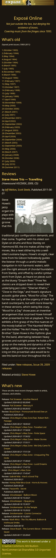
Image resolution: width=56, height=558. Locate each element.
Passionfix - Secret (17, 488)
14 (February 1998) (11, 90)
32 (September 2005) (12, 145)
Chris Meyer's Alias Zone (19, 470)
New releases (24, 364)
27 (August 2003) (10, 130)
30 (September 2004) (12, 139)
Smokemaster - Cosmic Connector (25, 513)
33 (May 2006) (9, 148)
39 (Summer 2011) (10, 167)
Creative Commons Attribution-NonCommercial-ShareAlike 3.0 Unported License (26, 549)
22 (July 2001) (8, 114)
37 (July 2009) (8, 161)
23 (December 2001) (11, 118)
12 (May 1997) (9, 84)
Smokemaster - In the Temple (23, 507)
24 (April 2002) (9, 121)
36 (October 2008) (10, 158)
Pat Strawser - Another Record (24, 399)
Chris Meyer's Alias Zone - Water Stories (28, 439)
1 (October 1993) (10, 50)
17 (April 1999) (9, 99)
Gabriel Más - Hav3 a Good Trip (23, 476)
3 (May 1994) (8, 56)
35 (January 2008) (10, 154)
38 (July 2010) (8, 164)
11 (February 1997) (11, 81)
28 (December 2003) (11, 133)
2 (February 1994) (10, 53)
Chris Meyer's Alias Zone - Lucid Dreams (28, 464)
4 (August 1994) (9, 59)
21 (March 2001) (9, 111)
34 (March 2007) (9, 152)
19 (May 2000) (9, 105)
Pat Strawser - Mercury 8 (21, 405)
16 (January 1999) (10, 96)
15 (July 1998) (8, 93)
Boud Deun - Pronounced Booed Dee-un (28, 411)
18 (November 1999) (11, 102)
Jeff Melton (10, 189)
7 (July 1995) (8, 68)
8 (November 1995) (11, 71)
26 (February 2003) (11, 127)
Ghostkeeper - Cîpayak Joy (22, 501)
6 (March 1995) (9, 65)
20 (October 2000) (10, 108)
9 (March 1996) (9, 74)
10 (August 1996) (10, 77)
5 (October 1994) (10, 62)
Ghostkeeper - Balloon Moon (23, 494)
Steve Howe (28, 374)
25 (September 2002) (12, 124)
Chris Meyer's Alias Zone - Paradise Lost (28, 427)
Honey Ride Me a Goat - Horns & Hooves (28, 482)
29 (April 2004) (9, 136)
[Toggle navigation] (10, 10)
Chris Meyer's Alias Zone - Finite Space (27, 433)
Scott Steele (24, 189)
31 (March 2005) (9, 142)
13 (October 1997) (10, 87)
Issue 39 (38, 364)
